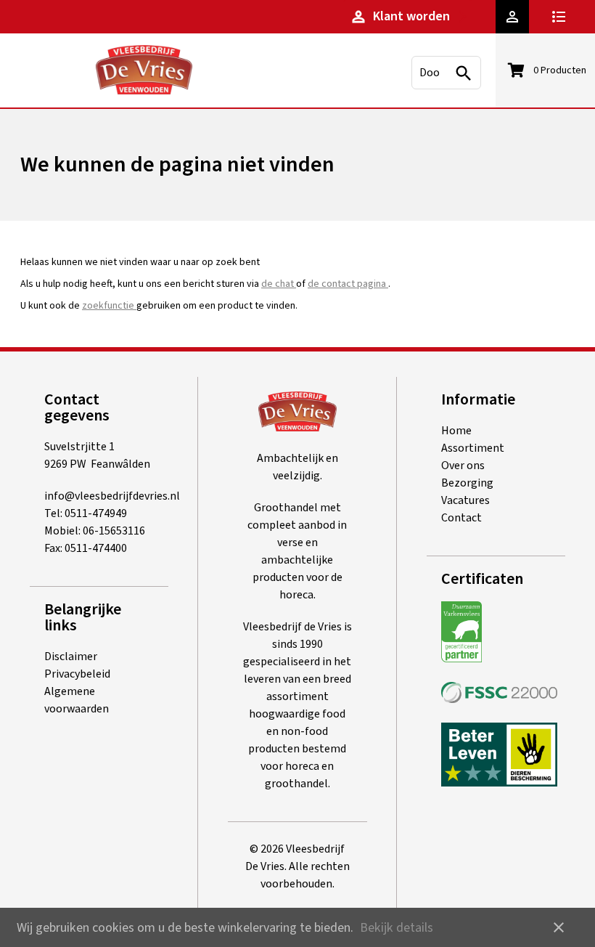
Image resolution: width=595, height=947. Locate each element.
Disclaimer (70, 656)
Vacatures (465, 500)
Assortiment (472, 448)
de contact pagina (348, 284)
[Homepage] (144, 72)
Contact (461, 518)
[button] (512, 16)
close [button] (558, 927)
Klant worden (400, 16)
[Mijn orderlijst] (562, 16)
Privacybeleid (77, 674)
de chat (278, 284)
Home (456, 431)
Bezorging (467, 483)
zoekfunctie (109, 305)
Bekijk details (396, 928)
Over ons (463, 466)
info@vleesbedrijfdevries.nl (112, 496)
